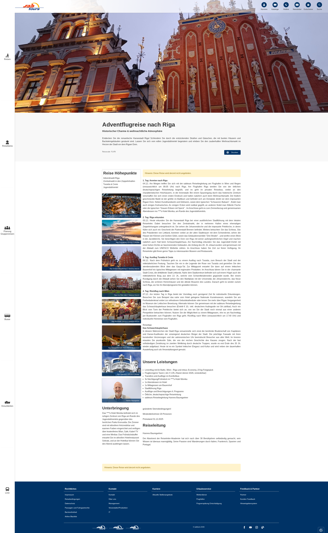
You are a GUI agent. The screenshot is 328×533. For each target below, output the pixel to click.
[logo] (100, 528)
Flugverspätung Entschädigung (209, 503)
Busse (7, 319)
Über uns (112, 499)
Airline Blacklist (71, 516)
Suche (319, 9)
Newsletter (297, 9)
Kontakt (112, 495)
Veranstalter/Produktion (118, 508)
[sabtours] (29, 6)
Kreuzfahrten (7, 406)
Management (114, 503)
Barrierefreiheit (71, 512)
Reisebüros (7, 146)
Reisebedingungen (72, 499)
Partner (243, 495)
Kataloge (275, 9)
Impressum (69, 495)
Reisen (7, 59)
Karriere (264, 9)
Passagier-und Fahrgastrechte (77, 508)
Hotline (286, 9)
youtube (250, 527)
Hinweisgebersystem (248, 503)
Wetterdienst (201, 495)
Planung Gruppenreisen (7, 232)
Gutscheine (308, 9)
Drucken (234, 152)
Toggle (321, 530)
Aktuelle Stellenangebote (162, 495)
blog (262, 527)
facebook (244, 527)
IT (109, 512)
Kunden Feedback (247, 499)
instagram (256, 527)
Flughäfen (200, 499)
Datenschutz (70, 503)
